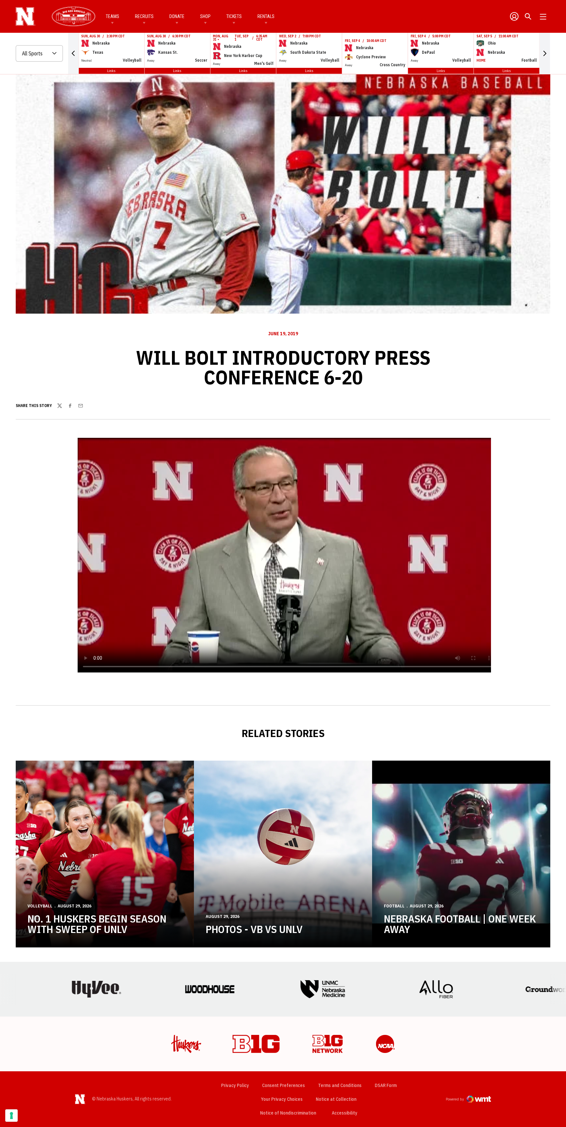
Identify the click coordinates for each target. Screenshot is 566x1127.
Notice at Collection (336, 1099)
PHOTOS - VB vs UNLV (254, 929)
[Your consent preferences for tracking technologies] (11, 1115)
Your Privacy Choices (282, 1099)
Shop (205, 16)
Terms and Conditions (340, 1085)
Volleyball (40, 906)
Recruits (144, 16)
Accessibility (344, 1113)
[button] (73, 53)
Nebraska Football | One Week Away (460, 924)
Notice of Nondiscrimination (288, 1113)
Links (111, 70)
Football (394, 906)
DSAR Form (386, 1085)
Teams (112, 16)
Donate (176, 16)
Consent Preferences (283, 1085)
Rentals (265, 16)
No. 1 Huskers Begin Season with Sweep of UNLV (97, 924)
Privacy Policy (235, 1085)
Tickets (234, 16)
